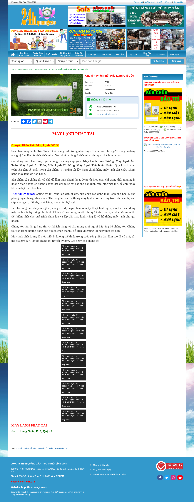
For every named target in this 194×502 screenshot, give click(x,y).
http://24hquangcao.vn (34, 487)
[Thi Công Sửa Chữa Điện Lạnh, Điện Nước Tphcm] (163, 107)
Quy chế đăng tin (101, 465)
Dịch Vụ (133, 54)
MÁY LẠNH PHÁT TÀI (58, 448)
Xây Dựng (160, 54)
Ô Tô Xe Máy (51, 54)
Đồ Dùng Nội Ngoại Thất (65, 54)
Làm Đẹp (92, 54)
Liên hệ (159, 2)
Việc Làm (120, 54)
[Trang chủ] (12, 53)
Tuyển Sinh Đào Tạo (38, 54)
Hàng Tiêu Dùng (147, 54)
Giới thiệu (149, 2)
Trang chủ (138, 2)
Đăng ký (168, 2)
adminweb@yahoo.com (107, 114)
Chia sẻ (15, 121)
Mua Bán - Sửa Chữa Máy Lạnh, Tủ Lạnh (38, 69)
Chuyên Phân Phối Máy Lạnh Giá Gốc (32, 448)
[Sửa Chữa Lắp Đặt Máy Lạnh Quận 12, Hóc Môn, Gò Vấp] (163, 146)
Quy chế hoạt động (102, 469)
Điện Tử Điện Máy (79, 54)
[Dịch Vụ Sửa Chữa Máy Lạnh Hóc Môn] (163, 208)
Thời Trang (106, 54)
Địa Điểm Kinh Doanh (24, 54)
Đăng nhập (178, 2)
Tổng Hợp (174, 54)
